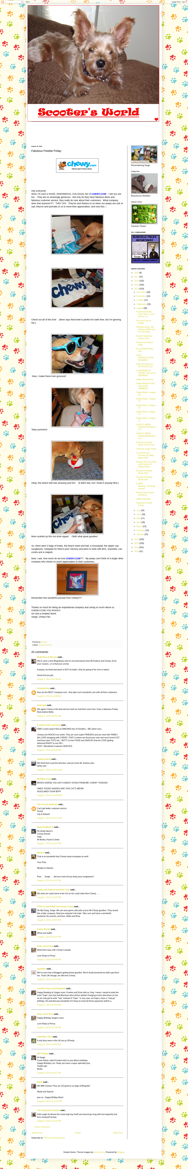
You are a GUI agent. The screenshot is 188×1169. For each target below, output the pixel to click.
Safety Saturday (143, 499)
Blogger (120, 1152)
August (140, 308)
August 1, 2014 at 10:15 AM (49, 770)
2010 (136, 551)
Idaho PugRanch (45, 827)
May (139, 518)
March (140, 526)
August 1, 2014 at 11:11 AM (49, 818)
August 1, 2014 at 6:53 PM (49, 920)
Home (78, 1133)
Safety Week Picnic (145, 379)
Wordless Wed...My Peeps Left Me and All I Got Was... (145, 329)
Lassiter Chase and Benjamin (51, 988)
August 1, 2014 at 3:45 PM (49, 897)
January (140, 534)
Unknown (41, 705)
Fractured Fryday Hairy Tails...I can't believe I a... (145, 314)
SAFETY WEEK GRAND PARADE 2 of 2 (146, 427)
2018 (136, 273)
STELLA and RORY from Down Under (55, 906)
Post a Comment (42, 1127)
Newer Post (37, 1133)
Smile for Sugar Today (146, 449)
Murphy (41, 853)
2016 (136, 281)
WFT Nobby (43, 1054)
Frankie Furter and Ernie (49, 725)
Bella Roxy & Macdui (47, 657)
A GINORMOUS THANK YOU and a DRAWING (146, 373)
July (139, 510)
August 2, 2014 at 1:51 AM (49, 979)
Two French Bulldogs (47, 804)
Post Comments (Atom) (54, 1138)
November (142, 296)
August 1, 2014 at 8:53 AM (49, 716)
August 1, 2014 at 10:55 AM (49, 795)
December (142, 292)
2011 (136, 547)
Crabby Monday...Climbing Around (145, 485)
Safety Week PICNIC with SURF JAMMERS (145, 385)
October (140, 300)
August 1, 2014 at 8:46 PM (49, 959)
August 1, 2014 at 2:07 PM (49, 880)
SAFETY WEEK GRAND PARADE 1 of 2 (146, 435)
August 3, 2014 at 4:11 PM (49, 1121)
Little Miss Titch (44, 1037)
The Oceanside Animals (48, 1110)
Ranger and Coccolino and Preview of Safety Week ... (146, 464)
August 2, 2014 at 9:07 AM (49, 1073)
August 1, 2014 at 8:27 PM (49, 937)
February (141, 530)
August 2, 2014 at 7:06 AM (49, 1027)
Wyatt (40, 1082)
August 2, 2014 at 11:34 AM (49, 1101)
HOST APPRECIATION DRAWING (144, 357)
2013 (136, 539)
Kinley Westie (43, 929)
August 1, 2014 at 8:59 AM (49, 750)
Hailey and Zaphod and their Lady (53, 890)
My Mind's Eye (44, 779)
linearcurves (99, 1152)
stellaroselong (44, 759)
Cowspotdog (43, 688)
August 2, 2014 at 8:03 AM (49, 1044)
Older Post (118, 1133)
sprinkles (41, 969)
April (139, 522)
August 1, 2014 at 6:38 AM (49, 679)
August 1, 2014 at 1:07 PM (49, 843)
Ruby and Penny (45, 946)
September (142, 304)
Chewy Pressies (45, 645)
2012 (136, 543)
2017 (136, 277)
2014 (136, 289)
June (139, 514)
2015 (136, 285)
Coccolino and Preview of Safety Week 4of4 (145, 455)
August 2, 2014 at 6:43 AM (49, 1005)
